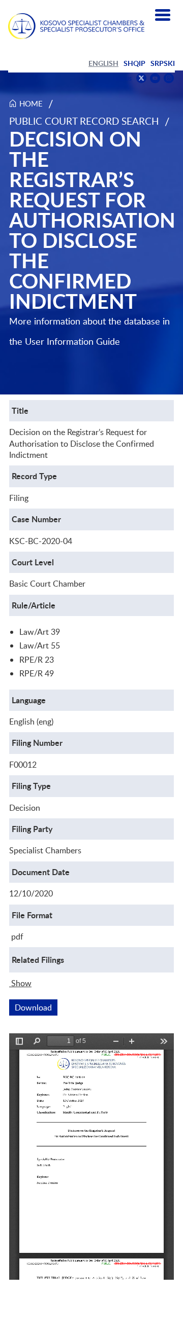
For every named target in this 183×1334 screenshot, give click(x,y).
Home (31, 103)
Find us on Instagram (169, 78)
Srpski (162, 63)
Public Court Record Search (84, 121)
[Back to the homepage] (76, 26)
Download (36, 1007)
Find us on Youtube (155, 78)
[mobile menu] (162, 15)
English (103, 63)
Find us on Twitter (141, 78)
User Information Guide (72, 341)
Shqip (134, 63)
